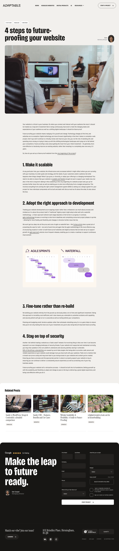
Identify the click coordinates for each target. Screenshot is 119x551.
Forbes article (77, 224)
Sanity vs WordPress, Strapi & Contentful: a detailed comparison (18, 413)
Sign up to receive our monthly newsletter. (104, 495)
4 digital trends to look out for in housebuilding (100, 413)
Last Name (77, 452)
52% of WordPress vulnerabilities (33, 350)
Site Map (91, 539)
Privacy (84, 539)
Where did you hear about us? (69, 490)
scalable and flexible (58, 179)
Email (63, 471)
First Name (64, 452)
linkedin (50, 539)
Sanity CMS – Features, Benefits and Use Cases (46, 413)
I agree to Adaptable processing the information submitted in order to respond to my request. (104, 489)
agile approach (34, 232)
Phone (63, 480)
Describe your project (95, 452)
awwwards (45, 539)
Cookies (99, 539)
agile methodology (28, 217)
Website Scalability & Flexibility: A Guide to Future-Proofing (73, 413)
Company (64, 462)
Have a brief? (93, 477)
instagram (56, 539)
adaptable (15, 5)
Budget (91, 468)
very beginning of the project (66, 153)
